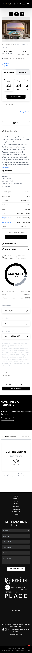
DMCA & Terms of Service (17, 650)
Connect (16, 514)
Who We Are (16, 512)
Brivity (14, 648)
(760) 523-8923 (16, 611)
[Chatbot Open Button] (27, 648)
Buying (16, 501)
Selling (16, 504)
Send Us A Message (16, 569)
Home (16, 496)
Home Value (16, 509)
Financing (16, 506)
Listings (16, 498)
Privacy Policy (5, 650)
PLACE (20, 626)
